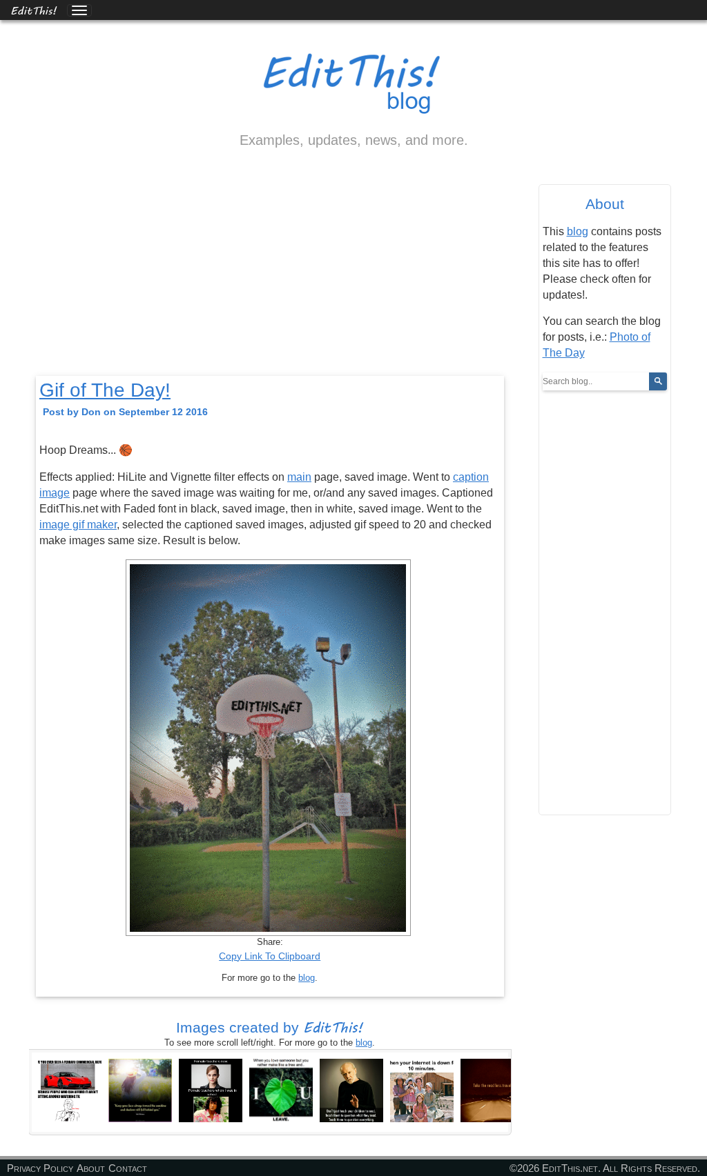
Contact (127, 1168)
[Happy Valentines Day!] (281, 1089)
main (299, 477)
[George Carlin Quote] (351, 1089)
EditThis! (33, 10)
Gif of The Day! (105, 390)
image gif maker (78, 524)
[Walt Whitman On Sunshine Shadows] (140, 1089)
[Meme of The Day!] (69, 1089)
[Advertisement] (270, 273)
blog (306, 978)
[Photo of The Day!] (492, 1089)
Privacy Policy (40, 1168)
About (91, 1168)
